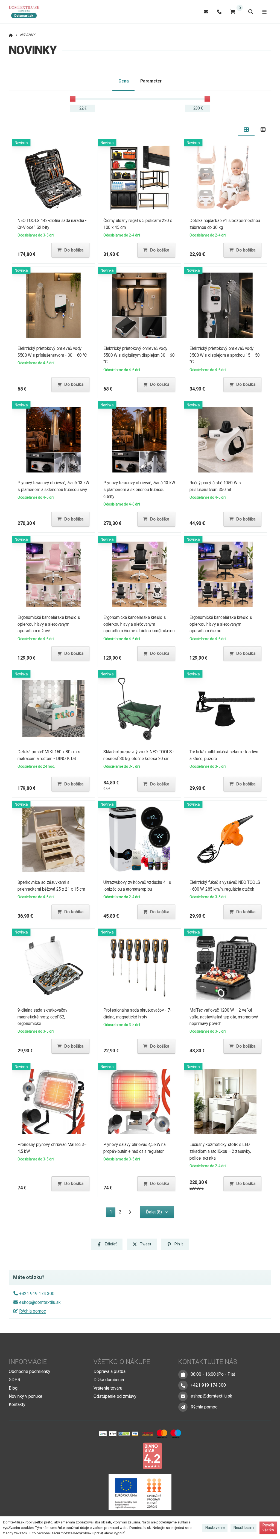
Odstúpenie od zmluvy (115, 1396)
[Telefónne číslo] (219, 12)
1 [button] (112, 1213)
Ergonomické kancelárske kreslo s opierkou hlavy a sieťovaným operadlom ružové (49, 624)
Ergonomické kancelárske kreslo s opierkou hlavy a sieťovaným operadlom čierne (220, 624)
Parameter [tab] (151, 81)
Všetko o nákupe (122, 1362)
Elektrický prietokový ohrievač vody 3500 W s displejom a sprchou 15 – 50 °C (224, 355)
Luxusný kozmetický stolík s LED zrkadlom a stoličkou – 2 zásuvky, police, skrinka (220, 1151)
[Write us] (183, 1407)
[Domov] (27, 11)
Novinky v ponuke (25, 1396)
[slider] (72, 99)
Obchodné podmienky (29, 1371)
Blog (13, 1388)
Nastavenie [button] (215, 1527)
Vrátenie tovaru (108, 1388)
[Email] (206, 12)
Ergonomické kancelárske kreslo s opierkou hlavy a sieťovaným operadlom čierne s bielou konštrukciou (139, 624)
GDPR (14, 1379)
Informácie (28, 1362)
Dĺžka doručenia (109, 1379)
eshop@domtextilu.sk (40, 1302)
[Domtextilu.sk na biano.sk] (152, 1455)
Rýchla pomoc (32, 1311)
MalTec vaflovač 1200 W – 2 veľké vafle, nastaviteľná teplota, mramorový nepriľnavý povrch (223, 1017)
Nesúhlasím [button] (244, 1527)
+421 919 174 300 (36, 1293)
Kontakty (17, 1404)
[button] (70, 250)
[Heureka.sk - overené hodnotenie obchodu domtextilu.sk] (129, 1455)
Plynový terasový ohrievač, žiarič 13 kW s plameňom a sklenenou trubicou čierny (139, 489)
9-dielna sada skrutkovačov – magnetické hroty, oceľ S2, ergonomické (44, 1017)
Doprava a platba (110, 1371)
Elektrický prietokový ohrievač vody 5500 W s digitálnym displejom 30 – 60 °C (139, 355)
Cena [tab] (123, 81)
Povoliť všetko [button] (268, 1527)
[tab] (246, 129)
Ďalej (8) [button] (154, 1212)
